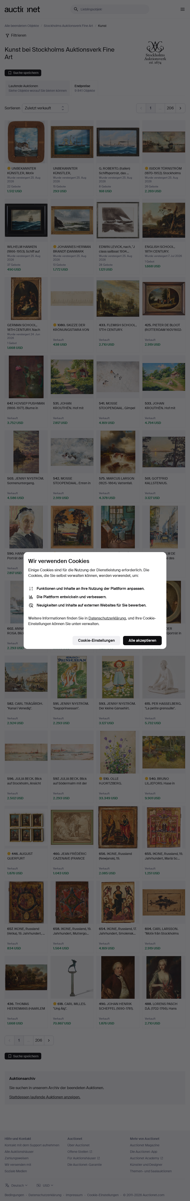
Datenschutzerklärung (107, 618)
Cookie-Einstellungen (96, 640)
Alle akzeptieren (142, 640)
